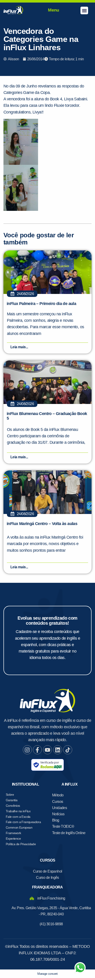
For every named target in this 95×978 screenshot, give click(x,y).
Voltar (23, 289)
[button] (84, 10)
